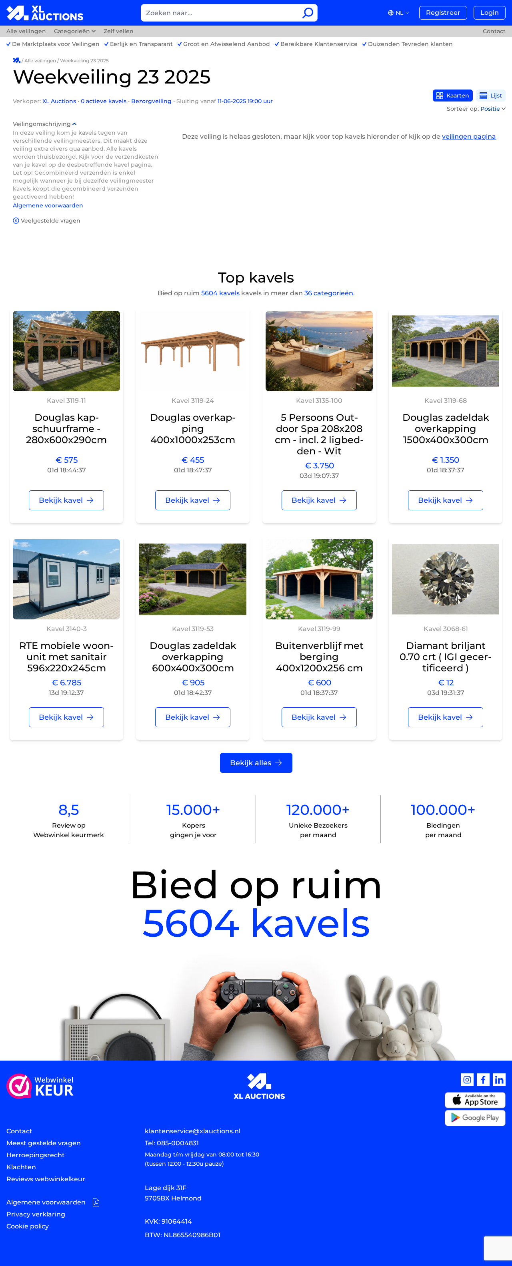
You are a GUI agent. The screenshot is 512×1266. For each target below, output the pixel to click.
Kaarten (457, 95)
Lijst (496, 95)
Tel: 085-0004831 (172, 1143)
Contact (494, 31)
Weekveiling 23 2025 (84, 61)
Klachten (21, 1167)
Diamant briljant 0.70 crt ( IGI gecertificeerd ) (446, 657)
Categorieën (72, 31)
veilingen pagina (469, 136)
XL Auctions (60, 101)
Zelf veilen (119, 31)
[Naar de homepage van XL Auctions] (45, 13)
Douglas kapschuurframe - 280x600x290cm (66, 429)
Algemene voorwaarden (48, 205)
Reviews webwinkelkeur (45, 1179)
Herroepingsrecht (35, 1155)
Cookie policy (27, 1226)
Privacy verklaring (35, 1214)
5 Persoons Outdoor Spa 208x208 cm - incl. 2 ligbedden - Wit (319, 434)
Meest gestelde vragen (43, 1143)
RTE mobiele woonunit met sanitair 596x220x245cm (66, 657)
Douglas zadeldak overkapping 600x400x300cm (193, 657)
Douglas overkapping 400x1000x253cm (193, 429)
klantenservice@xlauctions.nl (192, 1131)
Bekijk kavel (61, 500)
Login (489, 12)
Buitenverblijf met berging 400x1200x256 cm (319, 657)
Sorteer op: (473, 108)
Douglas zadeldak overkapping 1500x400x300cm (445, 429)
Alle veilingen (27, 31)
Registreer (443, 12)
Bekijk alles (250, 762)
